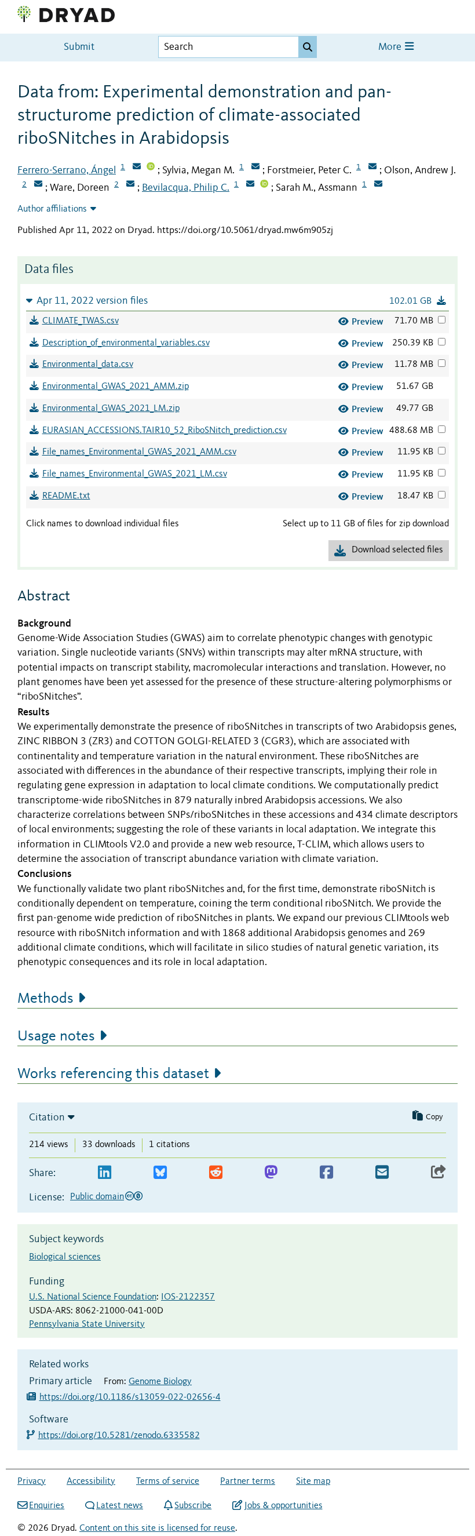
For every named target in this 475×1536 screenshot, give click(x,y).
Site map (313, 1481)
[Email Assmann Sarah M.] (378, 185)
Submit (79, 47)
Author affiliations (52, 209)
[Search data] (307, 47)
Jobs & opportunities (283, 1505)
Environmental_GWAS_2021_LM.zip (111, 408)
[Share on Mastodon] (270, 1172)
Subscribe (192, 1505)
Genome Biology (160, 1381)
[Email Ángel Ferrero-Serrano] (137, 167)
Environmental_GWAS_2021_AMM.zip (115, 386)
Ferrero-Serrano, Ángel (66, 170)
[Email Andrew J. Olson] (38, 185)
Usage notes (56, 1036)
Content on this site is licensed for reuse (157, 1528)
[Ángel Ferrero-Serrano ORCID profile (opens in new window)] (151, 167)
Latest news (119, 1505)
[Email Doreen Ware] (130, 185)
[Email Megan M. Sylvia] (255, 167)
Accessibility (91, 1481)
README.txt (66, 496)
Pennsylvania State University (87, 1324)
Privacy (31, 1481)
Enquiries (46, 1505)
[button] (237, 300)
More (391, 47)
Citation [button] (47, 1117)
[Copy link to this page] (438, 1173)
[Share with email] (382, 1172)
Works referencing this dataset (113, 1074)
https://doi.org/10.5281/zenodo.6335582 (119, 1435)
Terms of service (167, 1481)
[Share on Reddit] (215, 1172)
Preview (367, 321)
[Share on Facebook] (326, 1172)
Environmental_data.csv (87, 364)
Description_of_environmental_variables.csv (126, 343)
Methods (45, 998)
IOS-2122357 (188, 1297)
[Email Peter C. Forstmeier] (372, 167)
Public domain (97, 1197)
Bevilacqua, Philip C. (185, 188)
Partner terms (247, 1481)
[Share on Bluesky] (160, 1172)
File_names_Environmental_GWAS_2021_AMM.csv (139, 452)
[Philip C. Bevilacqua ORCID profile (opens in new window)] (264, 185)
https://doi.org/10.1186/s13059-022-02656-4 (130, 1397)
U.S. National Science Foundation (92, 1297)
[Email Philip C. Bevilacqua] (250, 185)
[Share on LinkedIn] (104, 1172)
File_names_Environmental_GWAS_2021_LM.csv (134, 474)
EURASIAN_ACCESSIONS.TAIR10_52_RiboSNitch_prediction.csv (164, 430)
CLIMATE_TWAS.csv (80, 321)
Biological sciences (65, 1257)
